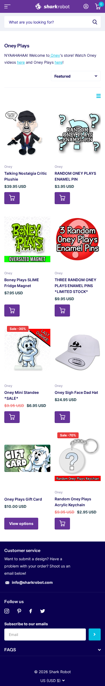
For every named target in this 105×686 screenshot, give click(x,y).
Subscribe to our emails (26, 624)
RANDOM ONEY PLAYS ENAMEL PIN (75, 176)
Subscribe (95, 634)
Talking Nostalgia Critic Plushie (25, 176)
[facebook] (30, 611)
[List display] (98, 96)
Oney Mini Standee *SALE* (21, 395)
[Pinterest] (19, 611)
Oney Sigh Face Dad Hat (76, 392)
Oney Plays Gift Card (23, 499)
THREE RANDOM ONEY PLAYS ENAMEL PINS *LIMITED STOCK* (75, 285)
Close (52, 650)
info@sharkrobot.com (32, 582)
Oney (55, 55)
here (21, 62)
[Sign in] (86, 6)
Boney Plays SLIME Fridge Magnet (21, 282)
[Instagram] (6, 611)
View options (21, 523)
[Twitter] (42, 611)
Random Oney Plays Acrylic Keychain (73, 502)
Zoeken (95, 22)
